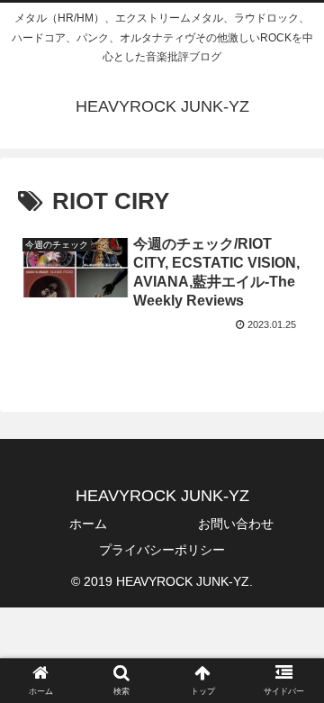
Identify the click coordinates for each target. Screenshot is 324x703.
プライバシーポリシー (162, 550)
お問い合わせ (236, 523)
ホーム (88, 523)
